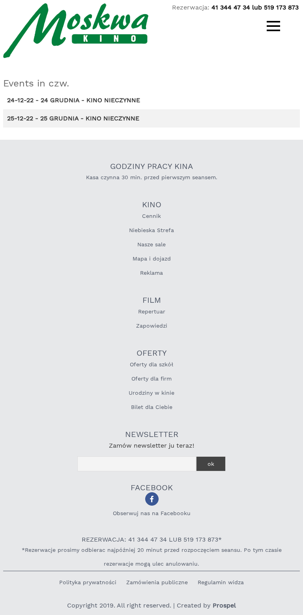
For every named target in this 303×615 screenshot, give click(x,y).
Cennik (151, 216)
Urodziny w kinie (151, 393)
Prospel (224, 605)
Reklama (151, 273)
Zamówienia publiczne (157, 582)
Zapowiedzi (151, 325)
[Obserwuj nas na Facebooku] (152, 499)
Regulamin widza (221, 582)
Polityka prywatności (87, 582)
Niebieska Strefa (151, 230)
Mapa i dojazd (152, 258)
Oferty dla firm (151, 378)
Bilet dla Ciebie (151, 407)
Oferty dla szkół (151, 364)
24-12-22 (20, 100)
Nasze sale (151, 244)
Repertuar (151, 311)
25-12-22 (20, 118)
